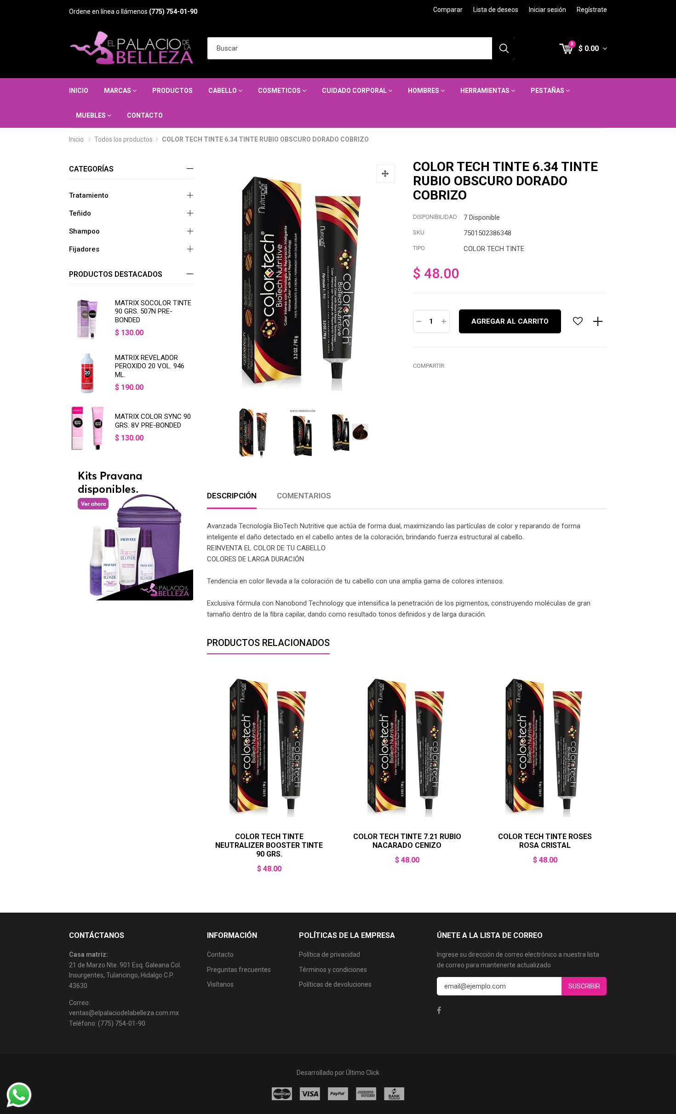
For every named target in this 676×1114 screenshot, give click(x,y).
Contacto (145, 115)
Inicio (78, 90)
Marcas (118, 90)
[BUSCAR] (503, 48)
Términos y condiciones (333, 969)
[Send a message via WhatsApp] (19, 1094)
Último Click (362, 1072)
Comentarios (304, 495)
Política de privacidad (329, 954)
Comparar (448, 9)
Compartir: (429, 365)
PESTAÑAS (548, 90)
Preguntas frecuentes (239, 969)
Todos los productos (123, 139)
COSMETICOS (280, 90)
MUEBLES (91, 115)
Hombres (424, 90)
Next (607, 776)
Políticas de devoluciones (335, 984)
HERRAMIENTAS (485, 90)
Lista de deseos (495, 9)
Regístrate (592, 9)
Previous (207, 776)
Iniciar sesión (547, 9)
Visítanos (220, 984)
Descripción (232, 495)
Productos (172, 90)
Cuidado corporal (355, 90)
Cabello (223, 90)
